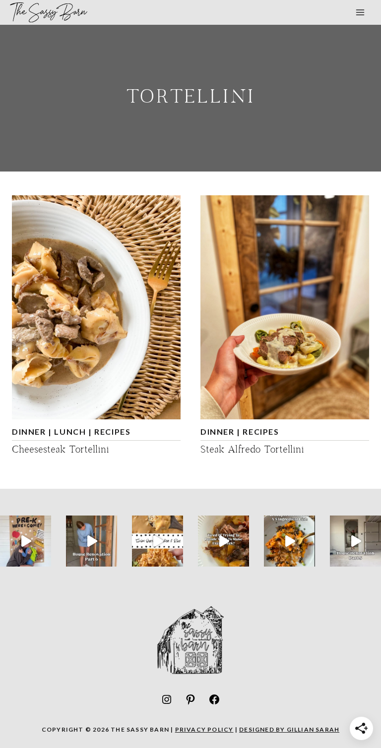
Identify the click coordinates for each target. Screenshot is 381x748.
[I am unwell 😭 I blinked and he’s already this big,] (25, 541)
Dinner (29, 431)
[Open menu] (360, 12)
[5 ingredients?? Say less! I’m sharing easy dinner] (289, 541)
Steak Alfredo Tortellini (252, 450)
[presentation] (96, 307)
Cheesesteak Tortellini (60, 450)
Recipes (112, 431)
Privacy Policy (204, 729)
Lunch (70, 431)
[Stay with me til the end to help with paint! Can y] (355, 541)
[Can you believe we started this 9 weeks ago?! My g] (91, 541)
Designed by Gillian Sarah (289, 729)
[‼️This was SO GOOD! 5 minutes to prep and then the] (157, 541)
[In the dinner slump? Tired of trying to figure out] (223, 541)
